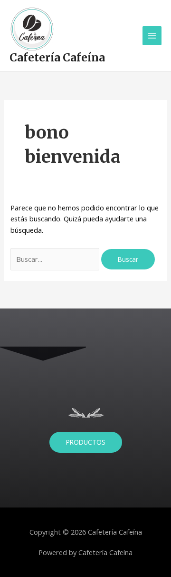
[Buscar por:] (55, 259)
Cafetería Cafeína (57, 57)
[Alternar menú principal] (152, 35)
